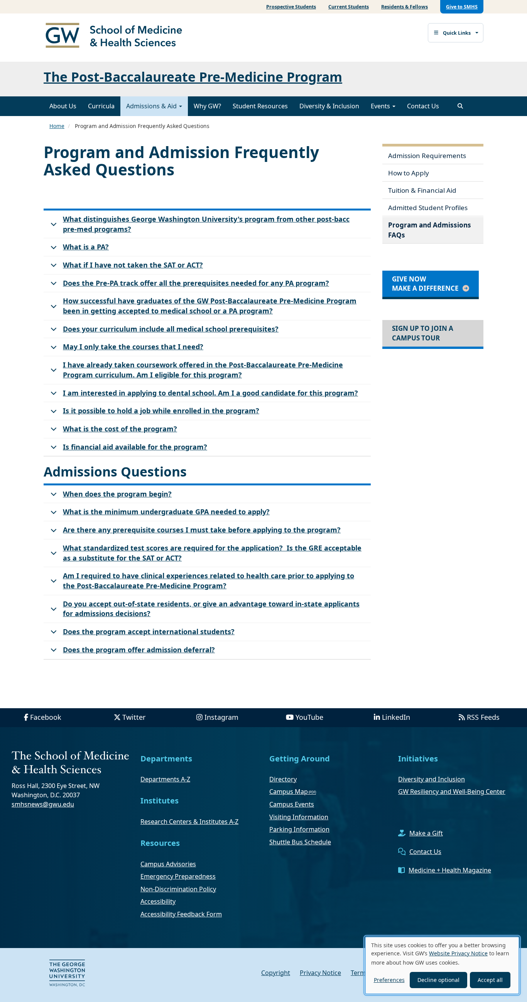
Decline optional (438, 979)
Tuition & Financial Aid (422, 190)
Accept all (490, 979)
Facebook (45, 717)
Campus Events (291, 804)
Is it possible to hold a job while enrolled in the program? (161, 410)
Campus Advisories (168, 864)
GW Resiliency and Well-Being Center (451, 791)
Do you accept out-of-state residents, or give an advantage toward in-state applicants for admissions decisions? (211, 608)
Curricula (101, 106)
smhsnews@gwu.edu (43, 804)
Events (381, 106)
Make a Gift (426, 833)
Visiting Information (298, 817)
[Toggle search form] (460, 106)
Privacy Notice (320, 972)
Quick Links (457, 33)
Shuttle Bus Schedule (300, 842)
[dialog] (442, 965)
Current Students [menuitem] (348, 6)
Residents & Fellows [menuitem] (404, 6)
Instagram (221, 717)
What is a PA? (86, 246)
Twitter (133, 717)
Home (56, 126)
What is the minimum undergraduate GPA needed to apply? (166, 511)
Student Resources (260, 106)
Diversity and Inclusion (431, 779)
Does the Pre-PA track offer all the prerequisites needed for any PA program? (196, 283)
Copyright (275, 972)
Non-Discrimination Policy (178, 889)
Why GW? (207, 106)
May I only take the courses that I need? (133, 346)
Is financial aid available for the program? (135, 446)
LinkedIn (396, 717)
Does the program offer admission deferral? (139, 649)
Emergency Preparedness (178, 876)
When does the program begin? (117, 493)
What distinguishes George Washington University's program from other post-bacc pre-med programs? (206, 224)
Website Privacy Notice (458, 953)
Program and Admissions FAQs (429, 230)
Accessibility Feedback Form (181, 914)
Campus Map (288, 791)
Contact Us (423, 106)
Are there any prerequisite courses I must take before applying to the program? (202, 529)
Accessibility (158, 901)
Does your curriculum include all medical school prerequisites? (171, 328)
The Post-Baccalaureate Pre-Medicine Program (193, 77)
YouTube (309, 717)
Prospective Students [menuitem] (291, 6)
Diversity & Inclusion (329, 106)
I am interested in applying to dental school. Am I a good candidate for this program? (210, 392)
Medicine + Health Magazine (450, 870)
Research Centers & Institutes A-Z (189, 821)
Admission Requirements (427, 155)
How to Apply (408, 172)
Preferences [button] (389, 979)
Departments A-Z (165, 779)
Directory (283, 779)
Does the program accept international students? (149, 631)
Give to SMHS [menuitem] (462, 6)
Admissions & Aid (152, 106)
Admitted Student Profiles (428, 207)
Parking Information (299, 829)
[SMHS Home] (117, 36)
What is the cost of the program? (120, 428)
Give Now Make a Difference (425, 283)
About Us (62, 106)
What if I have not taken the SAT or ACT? (133, 264)
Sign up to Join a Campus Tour (422, 333)
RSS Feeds (483, 717)
